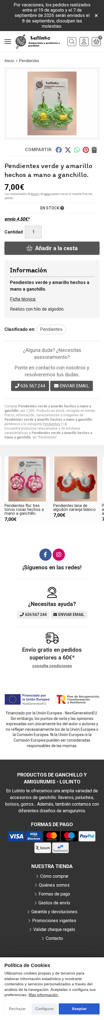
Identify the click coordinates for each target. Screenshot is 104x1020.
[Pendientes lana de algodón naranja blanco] (76, 478)
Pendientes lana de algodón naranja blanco (74, 507)
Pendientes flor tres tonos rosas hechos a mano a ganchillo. (24, 509)
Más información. (44, 995)
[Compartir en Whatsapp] (77, 149)
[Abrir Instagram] (58, 554)
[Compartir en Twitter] (68, 149)
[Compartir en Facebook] (58, 149)
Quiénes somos (54, 885)
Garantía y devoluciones (54, 911)
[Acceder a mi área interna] (84, 41)
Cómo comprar (54, 876)
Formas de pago (54, 894)
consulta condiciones (52, 666)
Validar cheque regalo (54, 929)
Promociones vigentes (54, 920)
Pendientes (51, 424)
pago (47, 194)
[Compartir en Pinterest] (86, 149)
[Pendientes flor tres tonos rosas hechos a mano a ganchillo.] (27, 478)
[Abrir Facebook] (45, 554)
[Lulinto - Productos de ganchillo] (38, 41)
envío (34, 194)
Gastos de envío (54, 902)
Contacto (54, 938)
